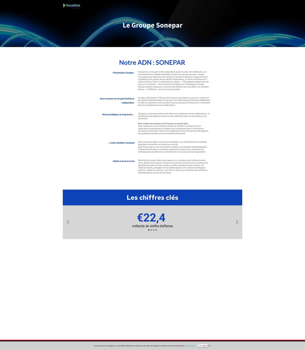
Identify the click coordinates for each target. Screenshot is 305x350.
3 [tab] (153, 230)
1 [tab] (149, 230)
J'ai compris (202, 346)
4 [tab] (156, 230)
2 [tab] (151, 230)
